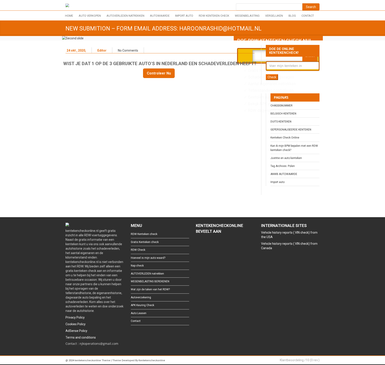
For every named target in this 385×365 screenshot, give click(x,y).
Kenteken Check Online (284, 137)
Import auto (184, 15)
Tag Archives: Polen (282, 166)
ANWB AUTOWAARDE (283, 174)
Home (69, 15)
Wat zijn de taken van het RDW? (150, 289)
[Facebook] (198, 243)
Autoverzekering (141, 297)
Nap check (137, 265)
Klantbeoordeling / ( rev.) (299, 360)
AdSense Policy (76, 331)
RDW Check (138, 249)
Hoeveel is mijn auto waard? (148, 257)
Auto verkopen (90, 15)
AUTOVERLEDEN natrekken (125, 15)
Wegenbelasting (247, 15)
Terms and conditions (81, 337)
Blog (292, 15)
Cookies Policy (76, 324)
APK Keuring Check (142, 305)
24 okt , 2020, (76, 50)
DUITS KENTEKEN (280, 121)
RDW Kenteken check (214, 15)
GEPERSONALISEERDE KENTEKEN (290, 129)
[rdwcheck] (67, 6)
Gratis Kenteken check (145, 242)
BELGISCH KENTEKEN (283, 113)
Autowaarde (160, 15)
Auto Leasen (138, 313)
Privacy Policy (75, 317)
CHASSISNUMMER (281, 105)
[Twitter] (205, 243)
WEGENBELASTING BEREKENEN (150, 281)
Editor (101, 50)
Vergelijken (274, 15)
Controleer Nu (159, 73)
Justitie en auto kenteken (286, 158)
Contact (307, 15)
